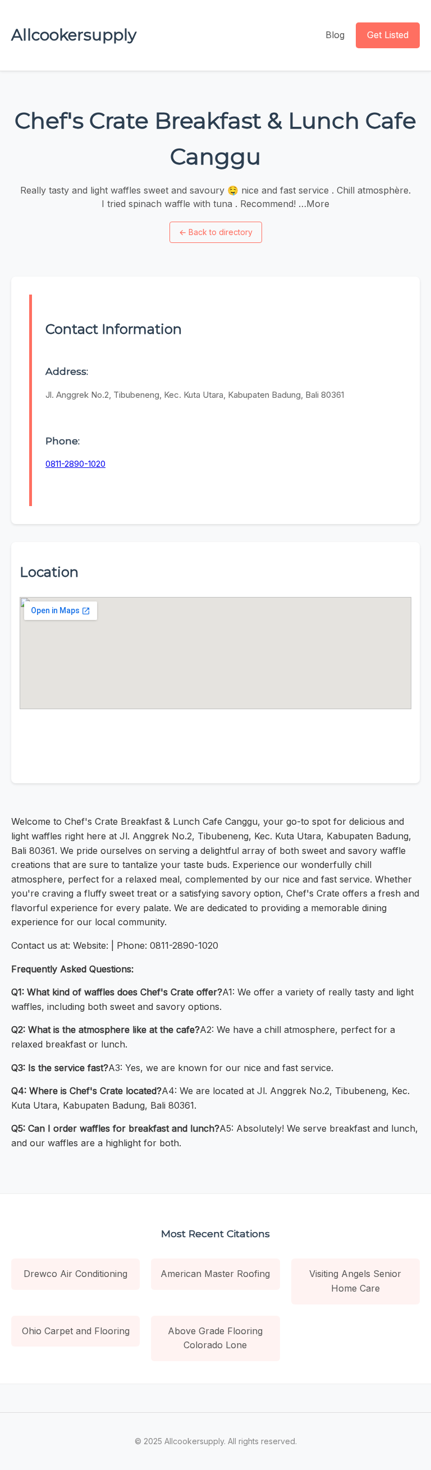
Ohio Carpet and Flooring (76, 1330)
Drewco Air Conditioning (75, 1273)
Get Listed (388, 34)
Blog (335, 34)
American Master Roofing (215, 1273)
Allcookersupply (73, 34)
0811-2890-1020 (75, 463)
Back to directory (216, 232)
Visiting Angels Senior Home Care (355, 1281)
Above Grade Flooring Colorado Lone (215, 1338)
